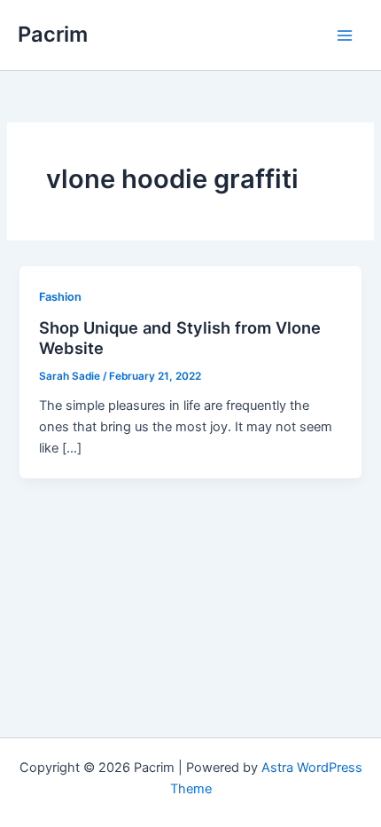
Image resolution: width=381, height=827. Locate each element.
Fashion (60, 296)
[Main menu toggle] (344, 35)
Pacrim (53, 34)
